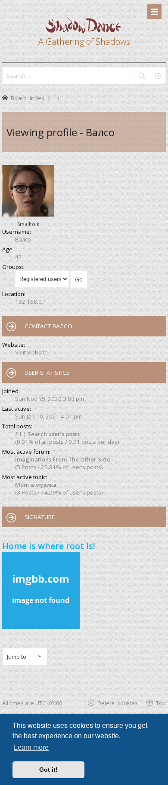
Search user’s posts (54, 434)
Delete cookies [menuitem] (117, 703)
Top (161, 703)
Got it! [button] (48, 769)
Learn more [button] (31, 747)
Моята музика (35, 485)
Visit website (31, 352)
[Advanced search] (157, 75)
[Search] (141, 75)
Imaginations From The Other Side (62, 459)
